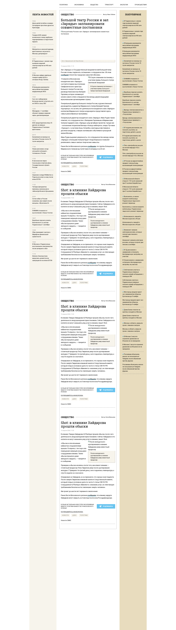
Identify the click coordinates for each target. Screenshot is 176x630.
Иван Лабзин (111, 14)
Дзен (74, 166)
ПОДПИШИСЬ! (108, 157)
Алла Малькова (110, 184)
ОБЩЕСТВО (67, 14)
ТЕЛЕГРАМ (83, 166)
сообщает (65, 75)
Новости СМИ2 (66, 171)
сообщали (92, 146)
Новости (65, 166)
